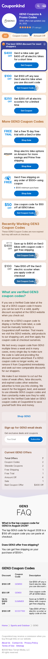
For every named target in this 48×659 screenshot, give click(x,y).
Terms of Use (8, 646)
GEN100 (18, 584)
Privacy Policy (31, 643)
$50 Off (5, 592)
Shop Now (26, 166)
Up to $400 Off (4, 601)
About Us (6, 643)
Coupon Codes (20, 35)
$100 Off (6, 584)
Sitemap (20, 646)
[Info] (44, 44)
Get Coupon (26, 65)
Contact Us (17, 643)
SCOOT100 (20, 611)
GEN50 (18, 592)
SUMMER (19, 601)
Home (5, 625)
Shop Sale (26, 140)
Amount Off (39, 35)
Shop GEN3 (24, 416)
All (5, 35)
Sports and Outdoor (20, 625)
